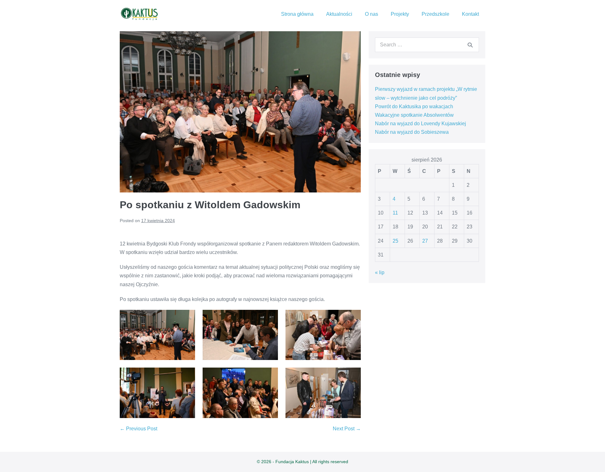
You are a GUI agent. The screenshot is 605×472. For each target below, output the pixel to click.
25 (395, 241)
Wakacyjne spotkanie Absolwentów (414, 115)
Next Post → (347, 428)
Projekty (400, 14)
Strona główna (297, 14)
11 (395, 212)
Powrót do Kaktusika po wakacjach (414, 106)
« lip (379, 272)
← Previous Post (138, 428)
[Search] (470, 44)
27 (425, 241)
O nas (371, 14)
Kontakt (470, 14)
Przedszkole (435, 14)
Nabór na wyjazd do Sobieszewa (412, 132)
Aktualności (339, 14)
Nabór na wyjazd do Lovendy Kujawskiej (420, 123)
